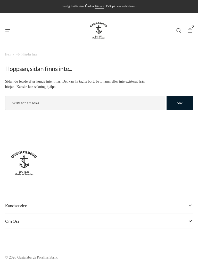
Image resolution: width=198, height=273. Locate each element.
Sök (180, 103)
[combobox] (84, 103)
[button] (7, 30)
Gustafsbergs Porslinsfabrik (37, 257)
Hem (8, 54)
